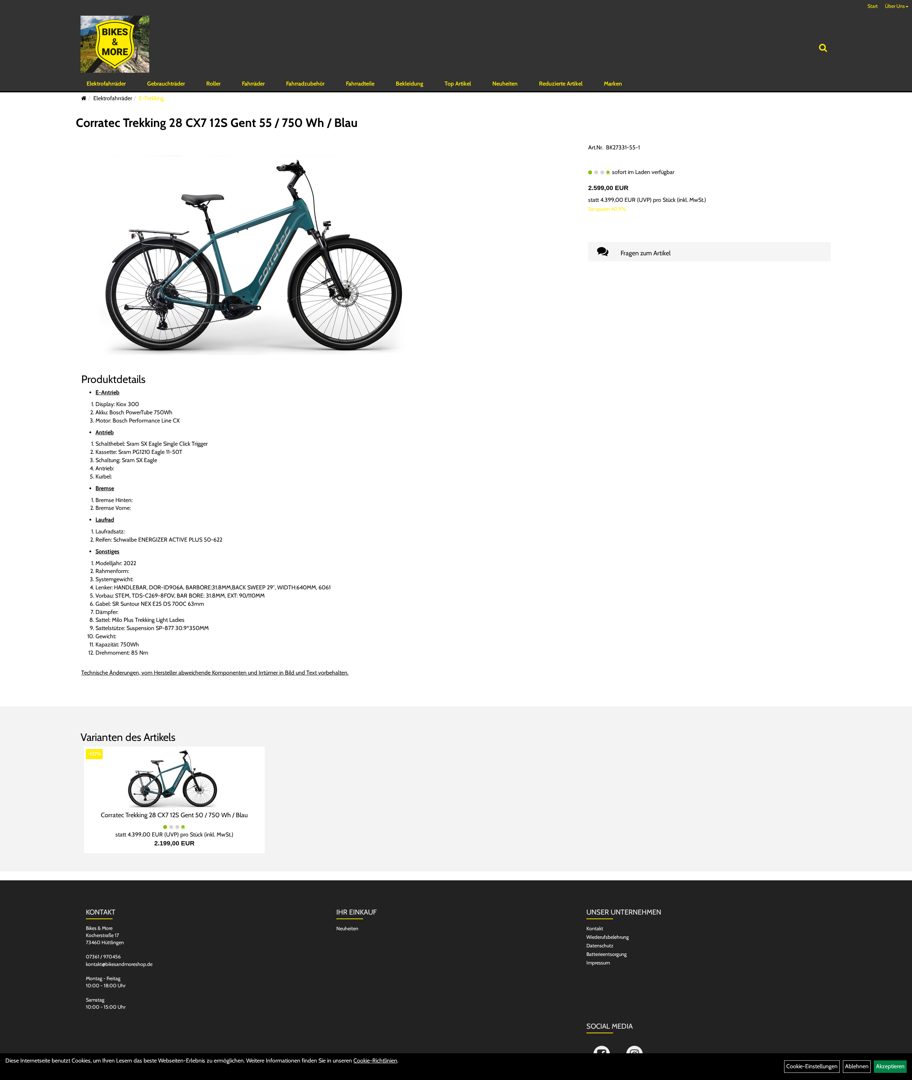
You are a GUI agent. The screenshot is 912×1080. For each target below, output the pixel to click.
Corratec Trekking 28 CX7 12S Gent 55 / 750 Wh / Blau (217, 122)
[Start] (84, 98)
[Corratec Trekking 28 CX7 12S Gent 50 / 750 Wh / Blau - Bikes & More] (174, 777)
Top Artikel (458, 83)
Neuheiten (505, 83)
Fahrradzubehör (305, 83)
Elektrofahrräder (106, 83)
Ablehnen (857, 1066)
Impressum (598, 962)
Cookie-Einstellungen (812, 1066)
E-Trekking (151, 98)
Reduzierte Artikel (560, 83)
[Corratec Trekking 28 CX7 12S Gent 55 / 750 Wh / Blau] (259, 254)
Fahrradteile (360, 83)
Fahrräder (253, 83)
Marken (613, 83)
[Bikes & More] (115, 44)
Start (872, 6)
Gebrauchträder (166, 83)
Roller (213, 83)
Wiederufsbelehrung (607, 937)
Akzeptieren (890, 1066)
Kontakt (594, 928)
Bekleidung (409, 83)
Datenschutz (599, 945)
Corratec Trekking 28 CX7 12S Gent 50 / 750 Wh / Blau (174, 815)
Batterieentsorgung (606, 954)
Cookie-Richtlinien (375, 1060)
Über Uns (895, 6)
